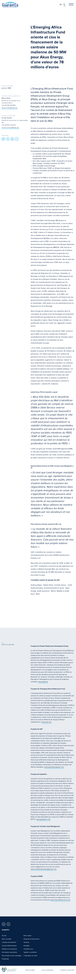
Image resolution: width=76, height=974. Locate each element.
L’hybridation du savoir (30, 955)
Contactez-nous (28, 949)
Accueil (4, 935)
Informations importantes (9, 952)
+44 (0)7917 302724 (9, 125)
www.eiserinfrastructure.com (60, 900)
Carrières (26, 942)
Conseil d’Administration (9, 945)
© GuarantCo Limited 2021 (67, 970)
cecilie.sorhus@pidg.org (10, 127)
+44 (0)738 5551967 (9, 105)
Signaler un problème (30, 952)
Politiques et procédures (9, 949)
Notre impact (27, 935)
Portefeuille (5, 959)
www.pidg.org (43, 682)
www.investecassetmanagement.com (44, 869)
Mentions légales (30, 970)
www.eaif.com (46, 722)
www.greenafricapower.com (54, 767)
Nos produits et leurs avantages (11, 955)
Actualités (26, 945)
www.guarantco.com (43, 819)
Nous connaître (6, 939)
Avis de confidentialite (47, 970)
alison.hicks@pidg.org (9, 108)
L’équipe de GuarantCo (9, 942)
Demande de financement (31, 939)
